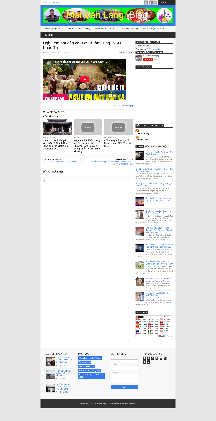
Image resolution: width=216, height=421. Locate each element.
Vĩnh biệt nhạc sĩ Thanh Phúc (159, 278)
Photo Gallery (84, 29)
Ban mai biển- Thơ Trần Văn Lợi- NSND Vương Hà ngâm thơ (158, 200)
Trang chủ (46, 2)
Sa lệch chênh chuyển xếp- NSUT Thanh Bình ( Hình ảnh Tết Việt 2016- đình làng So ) (56, 144)
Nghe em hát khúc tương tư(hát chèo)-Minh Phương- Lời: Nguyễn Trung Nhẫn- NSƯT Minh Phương (87, 146)
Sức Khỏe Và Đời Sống (105, 29)
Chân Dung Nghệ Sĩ (52, 29)
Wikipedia (155, 3)
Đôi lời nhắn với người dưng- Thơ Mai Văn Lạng (64, 386)
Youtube (146, 3)
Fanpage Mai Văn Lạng (151, 3)
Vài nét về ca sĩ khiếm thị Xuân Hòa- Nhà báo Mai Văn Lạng (159, 246)
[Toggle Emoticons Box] (44, 181)
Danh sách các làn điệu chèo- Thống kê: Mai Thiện (159, 212)
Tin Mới (48, 35)
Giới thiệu (55, 2)
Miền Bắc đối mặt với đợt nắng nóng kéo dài (64, 373)
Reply (47, 53)
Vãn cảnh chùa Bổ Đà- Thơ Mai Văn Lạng (158, 294)
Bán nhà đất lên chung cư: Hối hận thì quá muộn (64, 359)
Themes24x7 (132, 404)
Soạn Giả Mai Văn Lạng (98, 404)
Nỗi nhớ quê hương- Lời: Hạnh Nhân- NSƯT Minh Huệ (117, 143)
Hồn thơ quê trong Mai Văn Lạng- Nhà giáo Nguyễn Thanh (159, 263)
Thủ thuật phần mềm (114, 404)
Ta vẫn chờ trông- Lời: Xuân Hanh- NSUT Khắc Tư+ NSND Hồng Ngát (112, 163)
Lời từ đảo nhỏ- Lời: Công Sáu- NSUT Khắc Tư (64, 162)
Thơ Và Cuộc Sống (129, 29)
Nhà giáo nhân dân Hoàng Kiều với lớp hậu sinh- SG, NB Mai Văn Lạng (159, 230)
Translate (156, 49)
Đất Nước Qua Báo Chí (153, 29)
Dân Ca (69, 29)
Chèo (54, 53)
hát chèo (125, 404)
